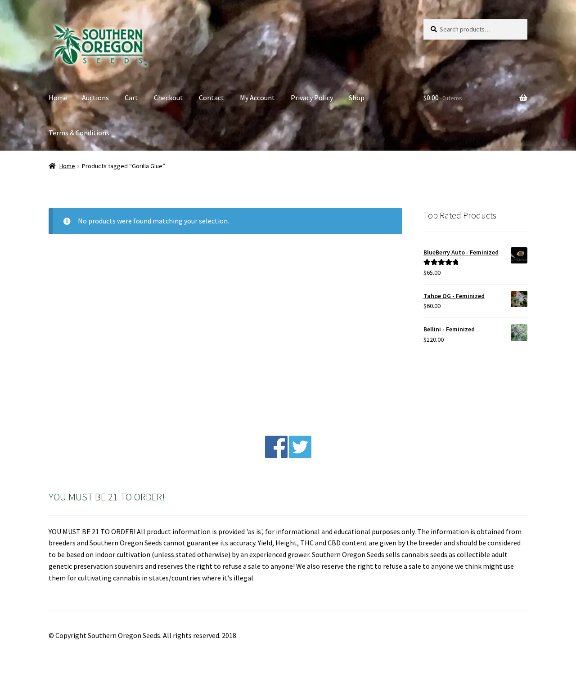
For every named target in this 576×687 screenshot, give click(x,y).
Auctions (95, 97)
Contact (211, 97)
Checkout (168, 97)
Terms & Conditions (79, 132)
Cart (131, 97)
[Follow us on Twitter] (300, 455)
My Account (257, 97)
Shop (356, 97)
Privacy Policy (312, 97)
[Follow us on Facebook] (276, 455)
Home (58, 97)
